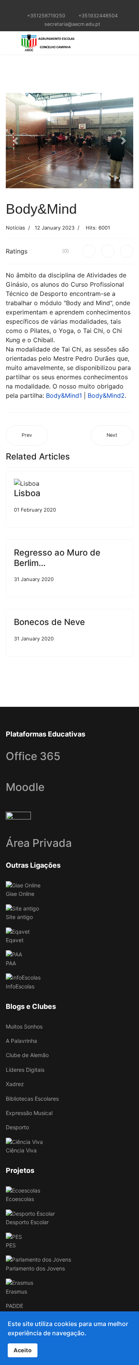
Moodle (25, 787)
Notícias (15, 228)
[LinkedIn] (126, 251)
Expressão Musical (29, 1113)
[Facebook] (88, 251)
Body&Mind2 (106, 395)
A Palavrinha (21, 1040)
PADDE (14, 1305)
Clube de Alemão (27, 1055)
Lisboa (27, 493)
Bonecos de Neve (49, 622)
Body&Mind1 (64, 395)
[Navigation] (9, 42)
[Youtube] (74, 7)
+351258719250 (46, 16)
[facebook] (65, 7)
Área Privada (39, 843)
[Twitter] (107, 251)
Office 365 (33, 756)
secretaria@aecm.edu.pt (72, 24)
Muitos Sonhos (24, 1026)
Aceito (23, 1350)
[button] (15, 141)
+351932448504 (98, 16)
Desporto (17, 1127)
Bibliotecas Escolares (32, 1098)
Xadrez (15, 1084)
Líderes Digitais (25, 1069)
